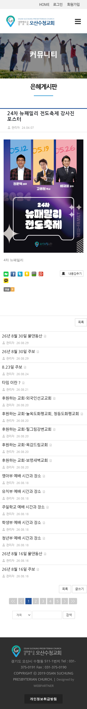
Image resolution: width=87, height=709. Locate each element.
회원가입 (73, 4)
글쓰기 (79, 589)
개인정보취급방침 (43, 699)
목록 (81, 322)
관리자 (10, 343)
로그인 (58, 4)
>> (73, 601)
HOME (44, 4)
